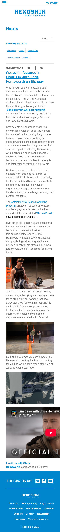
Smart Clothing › (13, 57)
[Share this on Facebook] (34, 68)
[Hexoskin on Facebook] (44, 481)
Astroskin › (11, 51)
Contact (30, 513)
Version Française (38, 519)
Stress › (26, 57)
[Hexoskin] (30, 13)
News (12, 28)
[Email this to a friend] (40, 68)
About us (14, 503)
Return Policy (33, 508)
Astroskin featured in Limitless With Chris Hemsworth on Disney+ (25, 77)
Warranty (49, 508)
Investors (20, 519)
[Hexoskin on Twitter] (37, 481)
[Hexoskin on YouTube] (50, 481)
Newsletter (43, 513)
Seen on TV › (33, 51)
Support (18, 513)
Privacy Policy (29, 503)
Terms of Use (16, 508)
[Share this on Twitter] (28, 68)
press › (21, 51)
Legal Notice (47, 503)
